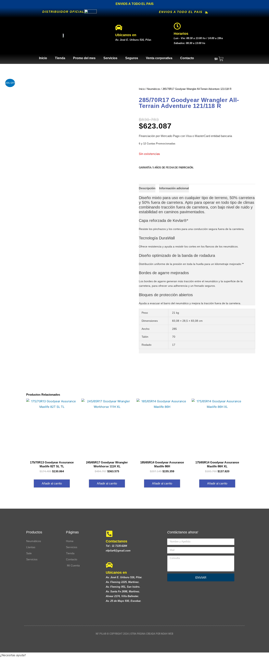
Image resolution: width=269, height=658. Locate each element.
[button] (134, 655)
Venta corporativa (159, 58)
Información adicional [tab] (174, 188)
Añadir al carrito (52, 483)
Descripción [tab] (147, 188)
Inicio (43, 58)
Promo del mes (84, 58)
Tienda (60, 58)
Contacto (187, 58)
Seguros (131, 58)
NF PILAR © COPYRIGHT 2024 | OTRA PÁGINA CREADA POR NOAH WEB (134, 633)
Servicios (110, 58)
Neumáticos (153, 88)
